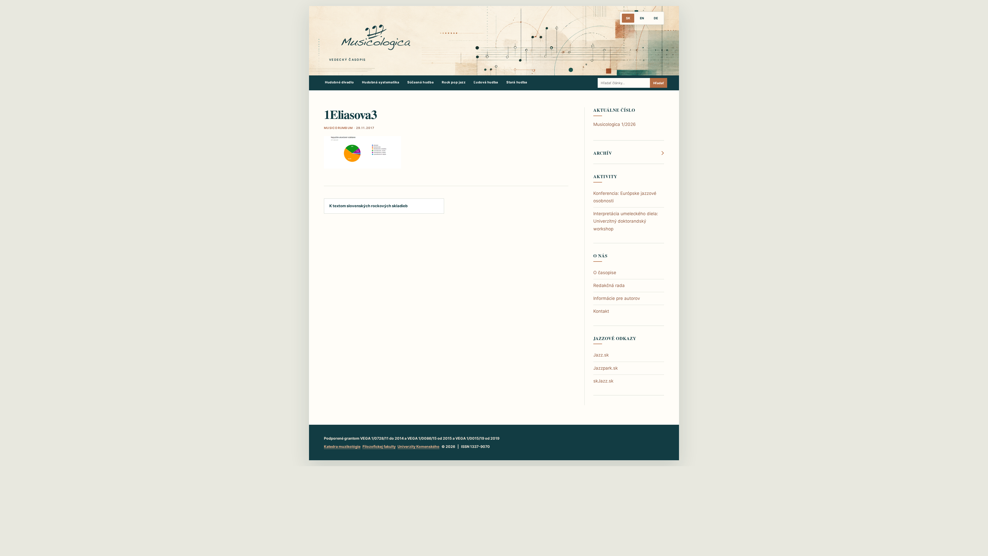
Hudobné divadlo (339, 82)
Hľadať (658, 83)
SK (628, 18)
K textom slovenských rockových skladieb (368, 206)
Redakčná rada (609, 285)
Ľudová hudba (486, 82)
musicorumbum (338, 128)
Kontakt (601, 311)
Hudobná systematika (380, 82)
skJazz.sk (603, 381)
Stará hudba (516, 82)
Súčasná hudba (420, 82)
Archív (602, 153)
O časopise (604, 272)
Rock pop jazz (453, 82)
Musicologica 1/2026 (614, 124)
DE (656, 18)
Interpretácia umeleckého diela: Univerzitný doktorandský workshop (625, 221)
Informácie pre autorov (616, 298)
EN (642, 18)
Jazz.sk (601, 355)
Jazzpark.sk (605, 368)
